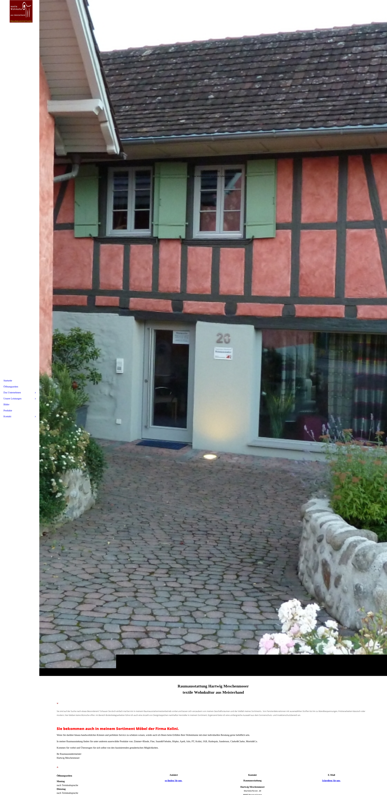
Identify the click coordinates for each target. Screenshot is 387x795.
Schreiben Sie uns (331, 780)
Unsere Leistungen (12, 398)
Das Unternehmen (12, 392)
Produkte (7, 410)
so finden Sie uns (173, 780)
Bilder (6, 404)
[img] (213, 338)
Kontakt (7, 416)
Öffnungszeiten (10, 386)
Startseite (7, 380)
